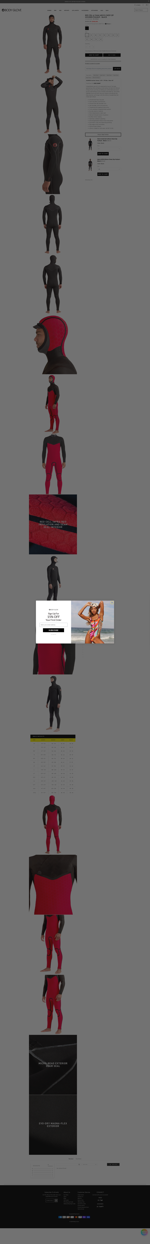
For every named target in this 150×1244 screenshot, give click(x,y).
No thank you (53, 634)
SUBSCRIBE (53, 630)
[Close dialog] (112, 602)
